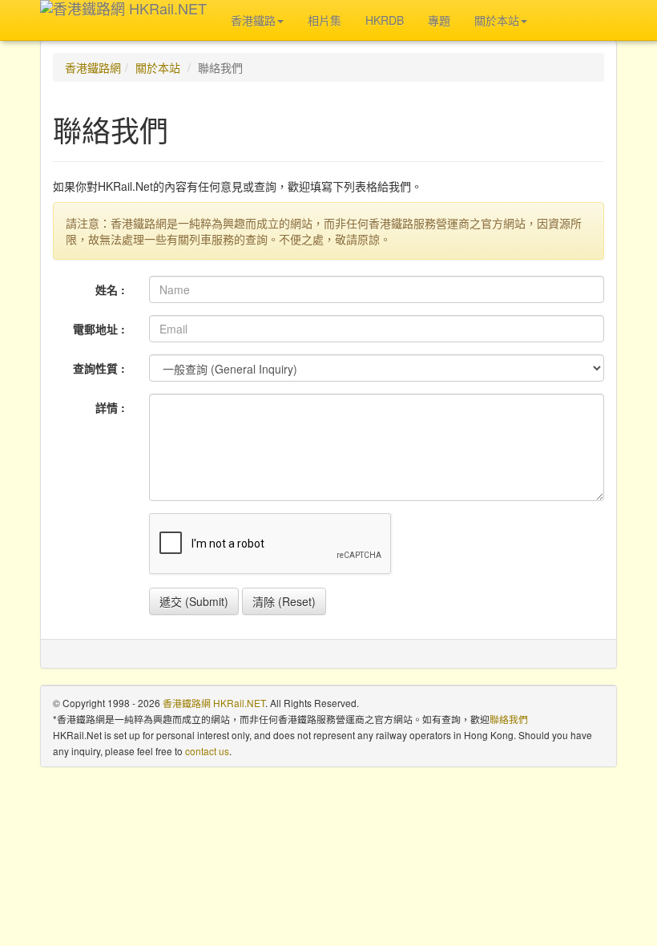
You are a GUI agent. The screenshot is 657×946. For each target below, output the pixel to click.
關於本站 (157, 67)
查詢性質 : (99, 368)
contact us (207, 751)
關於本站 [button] (496, 20)
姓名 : (110, 289)
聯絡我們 (509, 719)
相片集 (324, 20)
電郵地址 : (99, 329)
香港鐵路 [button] (253, 20)
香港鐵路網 (93, 67)
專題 (439, 20)
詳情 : (110, 407)
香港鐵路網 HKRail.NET (214, 703)
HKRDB (384, 20)
